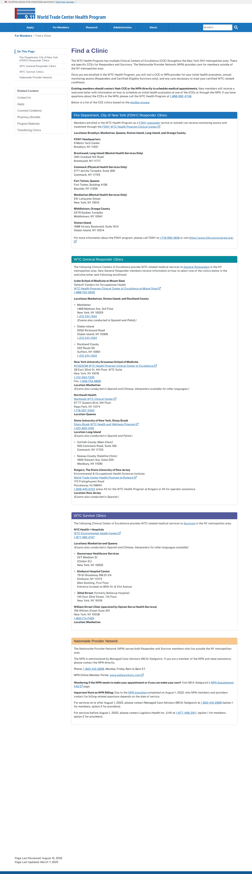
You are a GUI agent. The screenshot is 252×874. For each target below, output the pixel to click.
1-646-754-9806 (90, 381)
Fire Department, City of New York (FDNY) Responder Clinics (39, 59)
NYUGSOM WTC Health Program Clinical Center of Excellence (114, 365)
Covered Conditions (29, 110)
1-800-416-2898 (93, 669)
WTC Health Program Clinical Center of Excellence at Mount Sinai (116, 288)
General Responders (197, 267)
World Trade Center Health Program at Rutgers (104, 477)
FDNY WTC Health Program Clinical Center (130, 126)
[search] (236, 27)
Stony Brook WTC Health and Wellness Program (105, 424)
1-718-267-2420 (84, 410)
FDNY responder (149, 122)
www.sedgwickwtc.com (125, 675)
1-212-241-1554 (87, 316)
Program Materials (28, 123)
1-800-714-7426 (84, 618)
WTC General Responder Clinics (38, 66)
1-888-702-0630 (84, 292)
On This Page (26, 51)
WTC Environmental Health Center (96, 533)
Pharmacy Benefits (28, 117)
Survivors (189, 523)
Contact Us (24, 97)
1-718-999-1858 (169, 237)
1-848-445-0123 (84, 489)
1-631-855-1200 (84, 428)
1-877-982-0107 (84, 537)
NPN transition (137, 692)
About (153, 27)
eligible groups (139, 102)
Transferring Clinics (29, 130)
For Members (61, 27)
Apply (30, 27)
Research (92, 27)
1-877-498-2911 (186, 712)
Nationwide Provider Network (36, 77)
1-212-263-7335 (84, 377)
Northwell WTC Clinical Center (94, 399)
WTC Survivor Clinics (32, 71)
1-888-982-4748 (180, 96)
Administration (122, 27)
